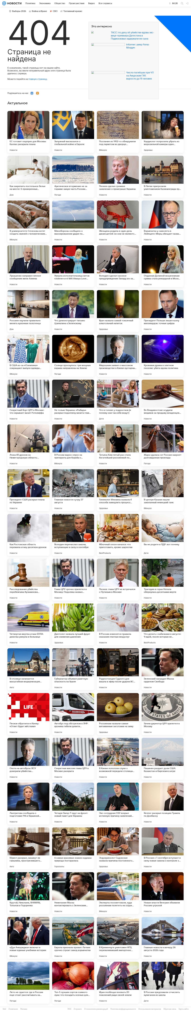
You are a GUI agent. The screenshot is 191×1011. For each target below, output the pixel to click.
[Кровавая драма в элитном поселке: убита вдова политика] (163, 356)
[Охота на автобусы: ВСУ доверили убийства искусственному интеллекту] (28, 759)
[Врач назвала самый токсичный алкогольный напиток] (118, 311)
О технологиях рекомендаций (96, 1009)
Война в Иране (39, 11)
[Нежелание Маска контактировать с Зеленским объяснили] (73, 893)
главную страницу (37, 79)
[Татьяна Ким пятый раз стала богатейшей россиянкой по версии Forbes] (118, 445)
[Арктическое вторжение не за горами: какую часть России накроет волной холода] (73, 177)
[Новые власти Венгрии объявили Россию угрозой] (163, 893)
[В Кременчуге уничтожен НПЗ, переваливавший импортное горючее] (118, 938)
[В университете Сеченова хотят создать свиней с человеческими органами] (28, 222)
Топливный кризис (72, 11)
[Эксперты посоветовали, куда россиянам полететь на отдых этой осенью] (118, 893)
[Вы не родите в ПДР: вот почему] (163, 535)
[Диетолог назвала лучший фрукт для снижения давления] (73, 625)
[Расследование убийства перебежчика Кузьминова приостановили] (28, 580)
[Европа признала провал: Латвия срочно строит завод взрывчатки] (73, 938)
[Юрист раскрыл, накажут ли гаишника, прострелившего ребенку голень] (28, 848)
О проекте (78, 1009)
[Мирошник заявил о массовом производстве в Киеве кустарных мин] (118, 356)
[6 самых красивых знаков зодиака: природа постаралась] (73, 848)
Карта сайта (183, 1009)
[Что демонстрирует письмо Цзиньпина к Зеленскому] (73, 311)
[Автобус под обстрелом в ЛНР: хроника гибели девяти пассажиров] (73, 714)
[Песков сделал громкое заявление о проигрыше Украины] (118, 177)
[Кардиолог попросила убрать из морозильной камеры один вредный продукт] (163, 132)
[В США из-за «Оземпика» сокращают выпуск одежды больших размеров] (28, 356)
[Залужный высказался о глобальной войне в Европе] (73, 132)
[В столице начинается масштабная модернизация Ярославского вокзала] (28, 669)
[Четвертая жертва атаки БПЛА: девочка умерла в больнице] (28, 625)
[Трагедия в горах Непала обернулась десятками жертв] (163, 580)
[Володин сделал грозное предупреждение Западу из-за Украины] (118, 266)
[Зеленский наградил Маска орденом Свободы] (163, 669)
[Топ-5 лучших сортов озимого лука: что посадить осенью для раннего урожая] (73, 983)
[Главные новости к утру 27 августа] (73, 490)
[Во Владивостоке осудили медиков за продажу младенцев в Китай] (163, 401)
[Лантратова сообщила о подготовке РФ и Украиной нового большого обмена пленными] (28, 804)
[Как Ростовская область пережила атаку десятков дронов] (28, 535)
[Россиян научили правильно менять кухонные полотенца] (28, 311)
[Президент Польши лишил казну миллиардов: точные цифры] (163, 311)
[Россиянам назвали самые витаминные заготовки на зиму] (118, 714)
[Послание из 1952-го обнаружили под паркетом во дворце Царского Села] (118, 132)
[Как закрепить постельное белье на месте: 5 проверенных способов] (28, 177)
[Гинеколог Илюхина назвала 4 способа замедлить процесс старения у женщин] (118, 490)
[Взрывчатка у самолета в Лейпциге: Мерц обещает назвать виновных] (163, 222)
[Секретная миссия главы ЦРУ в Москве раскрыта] (73, 759)
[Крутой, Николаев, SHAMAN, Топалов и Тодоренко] (28, 893)
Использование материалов (149, 1009)
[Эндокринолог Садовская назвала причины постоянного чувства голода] (118, 848)
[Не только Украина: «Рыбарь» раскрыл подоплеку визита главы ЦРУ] (73, 401)
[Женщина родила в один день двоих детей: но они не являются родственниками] (118, 222)
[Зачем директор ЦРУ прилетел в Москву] (163, 714)
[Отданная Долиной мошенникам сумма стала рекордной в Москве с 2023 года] (163, 266)
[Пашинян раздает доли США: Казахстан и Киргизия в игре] (163, 759)
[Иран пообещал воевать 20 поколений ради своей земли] (118, 983)
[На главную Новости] (14, 3)
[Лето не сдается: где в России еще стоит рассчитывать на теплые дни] (28, 983)
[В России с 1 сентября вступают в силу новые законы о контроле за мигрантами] (163, 848)
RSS (69, 1009)
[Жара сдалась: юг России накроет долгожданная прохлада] (163, 445)
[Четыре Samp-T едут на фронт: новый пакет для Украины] (73, 804)
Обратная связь (169, 1009)
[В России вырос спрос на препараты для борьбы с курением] (73, 445)
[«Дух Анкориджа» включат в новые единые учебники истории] (28, 938)
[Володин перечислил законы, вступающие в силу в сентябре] (73, 535)
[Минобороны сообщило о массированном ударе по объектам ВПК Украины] (73, 222)
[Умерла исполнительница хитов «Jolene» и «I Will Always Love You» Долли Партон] (73, 266)
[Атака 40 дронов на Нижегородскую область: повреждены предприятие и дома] (28, 445)
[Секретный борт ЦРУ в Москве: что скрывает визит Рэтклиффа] (28, 401)
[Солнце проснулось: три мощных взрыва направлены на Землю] (73, 356)
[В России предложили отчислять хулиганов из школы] (163, 983)
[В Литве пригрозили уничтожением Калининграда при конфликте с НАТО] (163, 177)
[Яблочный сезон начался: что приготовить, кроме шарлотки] (118, 535)
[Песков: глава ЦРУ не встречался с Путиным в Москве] (118, 580)
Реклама (23, 1009)
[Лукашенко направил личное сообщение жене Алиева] (28, 266)
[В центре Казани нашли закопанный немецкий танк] (163, 490)
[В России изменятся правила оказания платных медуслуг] (118, 625)
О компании (13, 1009)
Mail (4, 1009)
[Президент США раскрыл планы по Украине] (28, 490)
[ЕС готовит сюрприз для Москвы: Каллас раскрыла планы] (28, 132)
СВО (55, 11)
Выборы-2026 (19, 11)
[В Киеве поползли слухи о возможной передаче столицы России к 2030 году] (118, 759)
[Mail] (4, 3)
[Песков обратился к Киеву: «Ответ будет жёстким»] (28, 714)
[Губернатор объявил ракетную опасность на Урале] (73, 669)
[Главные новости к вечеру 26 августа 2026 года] (163, 938)
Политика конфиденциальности (123, 1009)
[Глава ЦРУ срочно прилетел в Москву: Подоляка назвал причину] (73, 580)
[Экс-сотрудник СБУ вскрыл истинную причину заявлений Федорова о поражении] (118, 804)
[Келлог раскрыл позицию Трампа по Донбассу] (163, 804)
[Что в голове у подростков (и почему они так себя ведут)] (118, 401)
